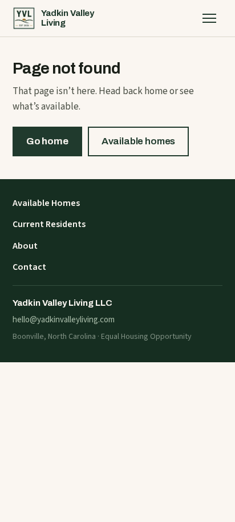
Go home (47, 141)
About (25, 246)
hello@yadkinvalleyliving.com (64, 320)
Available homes (138, 141)
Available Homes (46, 203)
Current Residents (49, 224)
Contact (29, 267)
